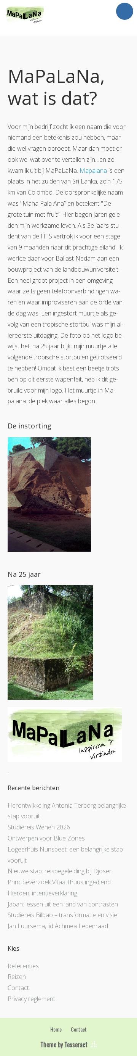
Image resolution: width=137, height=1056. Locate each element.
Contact (18, 988)
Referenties (23, 966)
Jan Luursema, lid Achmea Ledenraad (58, 926)
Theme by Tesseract (64, 1044)
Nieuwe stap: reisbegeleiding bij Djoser (60, 871)
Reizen (17, 976)
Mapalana (93, 170)
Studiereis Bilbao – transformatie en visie (62, 915)
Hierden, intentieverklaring (42, 893)
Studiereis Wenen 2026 (39, 827)
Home (56, 1029)
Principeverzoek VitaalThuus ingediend (59, 882)
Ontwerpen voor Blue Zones (46, 838)
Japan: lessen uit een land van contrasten (63, 904)
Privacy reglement (31, 999)
